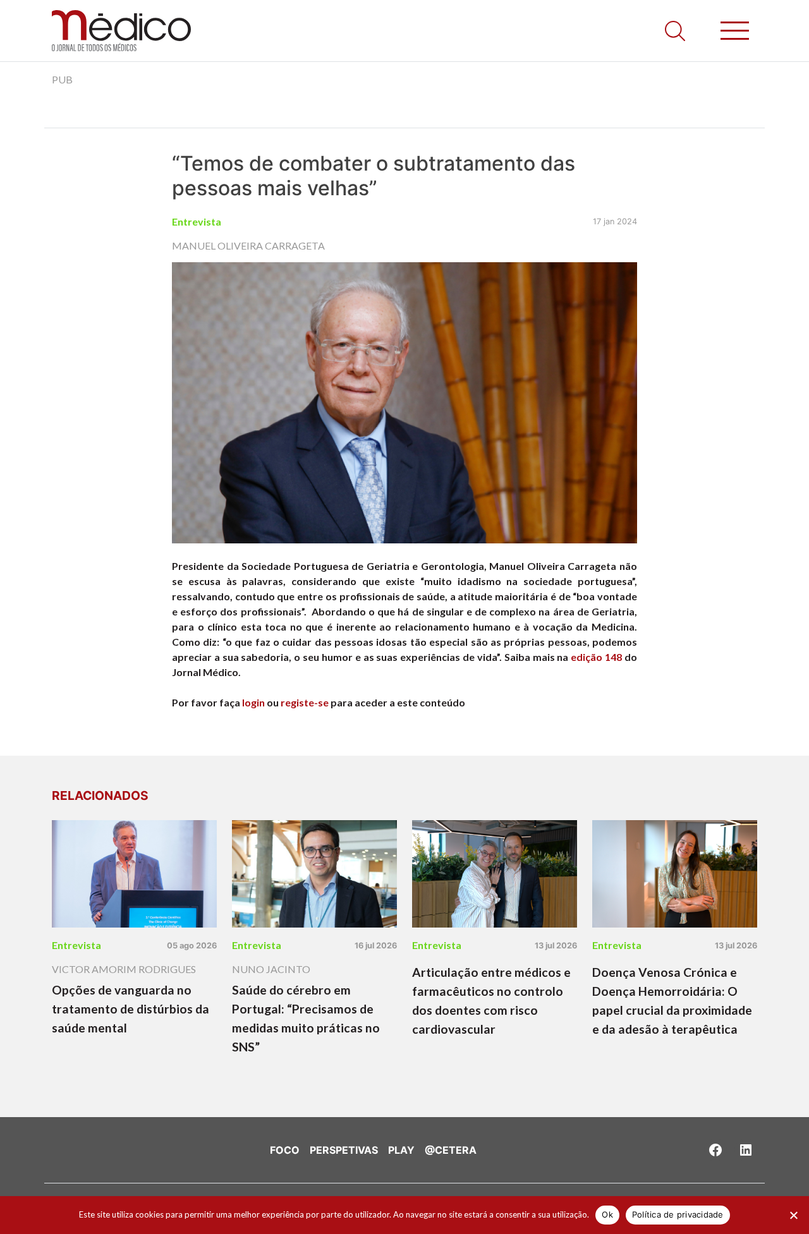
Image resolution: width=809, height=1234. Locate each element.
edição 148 (596, 657)
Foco (285, 1150)
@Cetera (451, 1150)
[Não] (793, 1215)
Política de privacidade (678, 1214)
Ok (607, 1214)
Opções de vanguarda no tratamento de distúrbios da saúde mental (130, 1009)
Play (401, 1150)
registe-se (305, 702)
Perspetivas (344, 1150)
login (253, 702)
